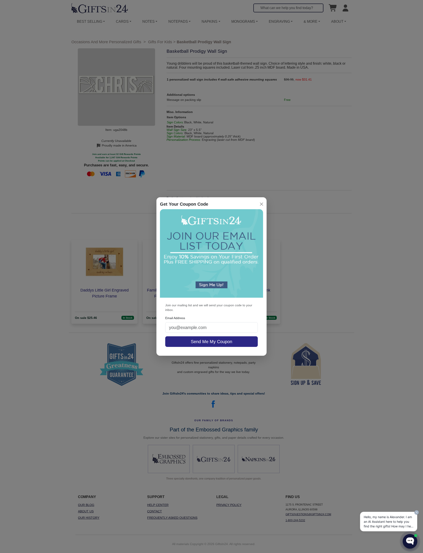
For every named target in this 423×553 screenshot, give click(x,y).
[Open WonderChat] (410, 541)
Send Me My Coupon (211, 341)
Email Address (175, 318)
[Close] (261, 204)
